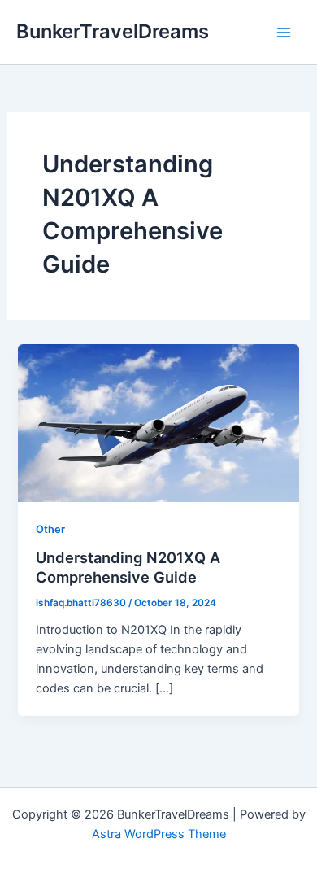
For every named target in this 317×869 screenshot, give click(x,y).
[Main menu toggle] (284, 32)
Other (50, 529)
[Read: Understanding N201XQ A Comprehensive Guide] (158, 422)
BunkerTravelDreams (112, 31)
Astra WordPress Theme (159, 834)
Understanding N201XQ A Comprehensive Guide (128, 567)
